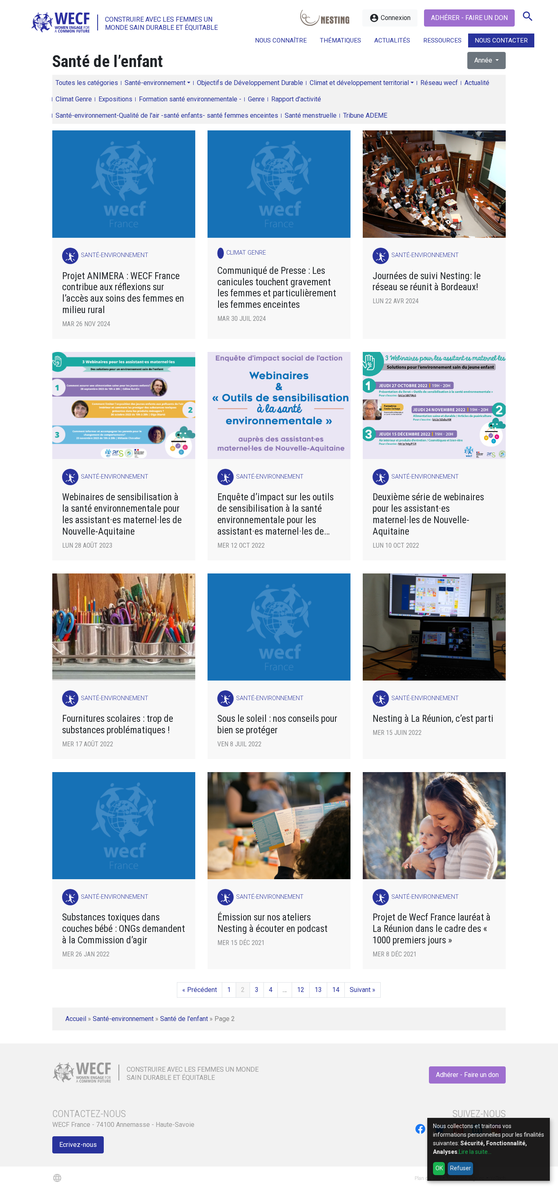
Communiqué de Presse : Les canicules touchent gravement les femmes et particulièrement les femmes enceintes (276, 288)
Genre (256, 99)
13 (318, 990)
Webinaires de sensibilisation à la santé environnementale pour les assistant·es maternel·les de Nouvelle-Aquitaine (122, 514)
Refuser (460, 1168)
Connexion (390, 18)
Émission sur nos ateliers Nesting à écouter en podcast (272, 923)
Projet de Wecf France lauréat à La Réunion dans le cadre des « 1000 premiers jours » (432, 929)
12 (300, 990)
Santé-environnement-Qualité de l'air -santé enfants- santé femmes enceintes (167, 115)
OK (439, 1168)
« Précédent (199, 990)
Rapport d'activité (296, 99)
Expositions (115, 99)
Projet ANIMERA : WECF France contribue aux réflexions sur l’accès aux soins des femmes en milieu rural (123, 293)
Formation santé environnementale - (190, 99)
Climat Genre (74, 99)
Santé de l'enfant (184, 1019)
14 (335, 990)
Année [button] (484, 60)
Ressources (442, 40)
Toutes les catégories (87, 83)
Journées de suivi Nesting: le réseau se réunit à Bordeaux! (427, 282)
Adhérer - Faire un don (469, 18)
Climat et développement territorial (359, 83)
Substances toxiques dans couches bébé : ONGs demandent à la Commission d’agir (123, 929)
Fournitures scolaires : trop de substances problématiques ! (117, 724)
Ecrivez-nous (78, 1145)
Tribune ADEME (365, 115)
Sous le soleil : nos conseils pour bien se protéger (277, 724)
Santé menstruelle (311, 115)
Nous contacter (501, 40)
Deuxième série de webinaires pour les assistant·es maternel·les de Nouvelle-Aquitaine (428, 514)
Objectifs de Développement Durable (250, 83)
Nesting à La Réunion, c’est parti (433, 718)
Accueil (75, 1019)
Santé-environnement (155, 83)
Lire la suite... (475, 1152)
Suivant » (362, 990)
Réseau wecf (439, 83)
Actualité (476, 83)
